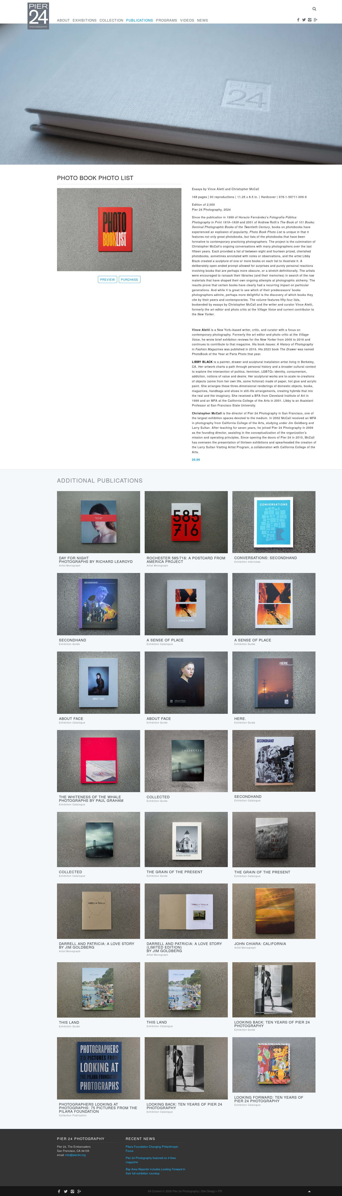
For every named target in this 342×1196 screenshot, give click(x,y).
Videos (187, 20)
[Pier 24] (38, 28)
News (202, 20)
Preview (107, 279)
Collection (111, 20)
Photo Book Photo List (95, 177)
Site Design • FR (211, 1191)
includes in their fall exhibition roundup (155, 1171)
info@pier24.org (75, 1155)
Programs (166, 20)
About (63, 20)
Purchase (129, 279)
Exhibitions (85, 20)
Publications (139, 20)
